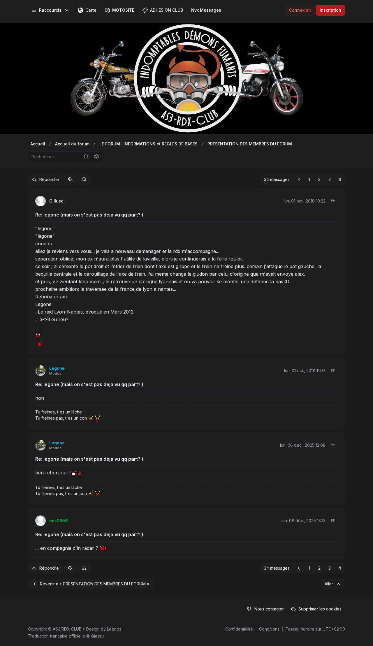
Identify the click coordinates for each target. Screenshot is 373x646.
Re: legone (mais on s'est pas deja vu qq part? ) (89, 215)
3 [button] (329, 179)
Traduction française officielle (56, 635)
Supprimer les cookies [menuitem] (320, 608)
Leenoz (114, 628)
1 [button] (309, 179)
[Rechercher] (86, 157)
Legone (57, 368)
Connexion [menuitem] (300, 10)
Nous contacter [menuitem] (269, 608)
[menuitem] (50, 10)
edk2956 (58, 520)
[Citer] (333, 201)
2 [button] (319, 179)
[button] (298, 179)
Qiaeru (97, 635)
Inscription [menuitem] (330, 10)
